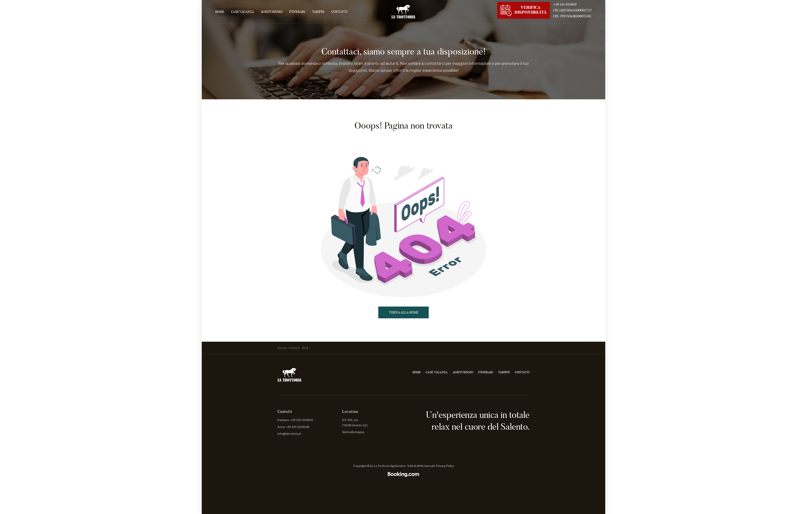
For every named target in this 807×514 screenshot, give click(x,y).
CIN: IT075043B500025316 (572, 16)
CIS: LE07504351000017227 (572, 10)
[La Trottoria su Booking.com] (403, 474)
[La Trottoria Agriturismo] (403, 12)
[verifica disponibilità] (523, 10)
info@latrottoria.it (289, 433)
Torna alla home (403, 312)
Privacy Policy (445, 466)
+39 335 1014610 (564, 4)
